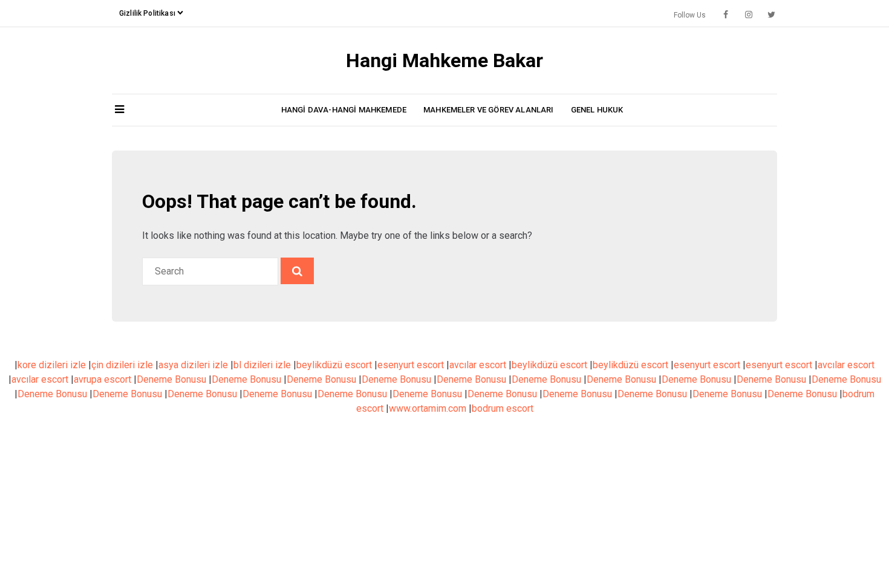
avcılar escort (477, 365)
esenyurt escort (410, 365)
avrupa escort (102, 379)
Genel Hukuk (597, 109)
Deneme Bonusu (171, 379)
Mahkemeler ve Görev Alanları (488, 109)
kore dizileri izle (52, 365)
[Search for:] (211, 271)
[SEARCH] (297, 271)
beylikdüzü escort (334, 365)
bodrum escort (502, 408)
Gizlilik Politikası (147, 13)
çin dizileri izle (122, 365)
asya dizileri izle (193, 365)
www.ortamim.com (427, 408)
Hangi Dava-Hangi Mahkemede (343, 109)
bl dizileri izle (262, 365)
